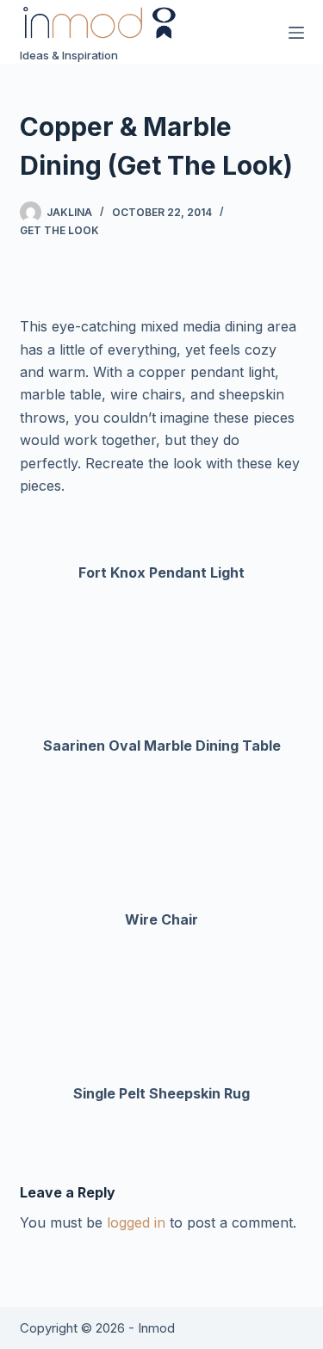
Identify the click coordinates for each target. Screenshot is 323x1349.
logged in (136, 1222)
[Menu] (296, 32)
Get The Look (59, 230)
